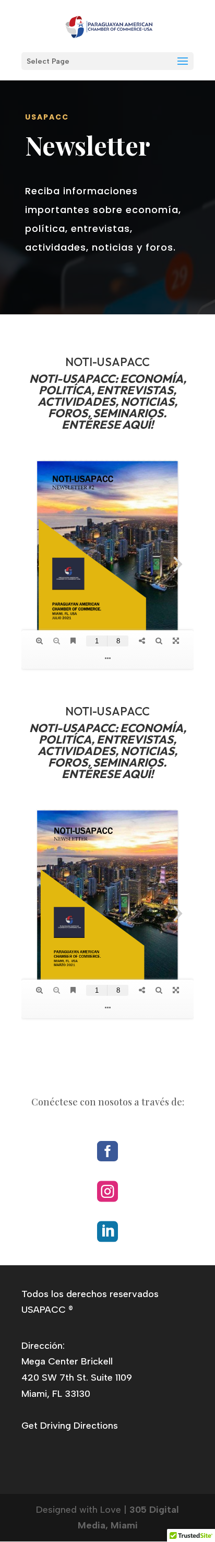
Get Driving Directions (69, 1425)
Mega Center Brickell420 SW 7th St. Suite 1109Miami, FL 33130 (76, 1377)
